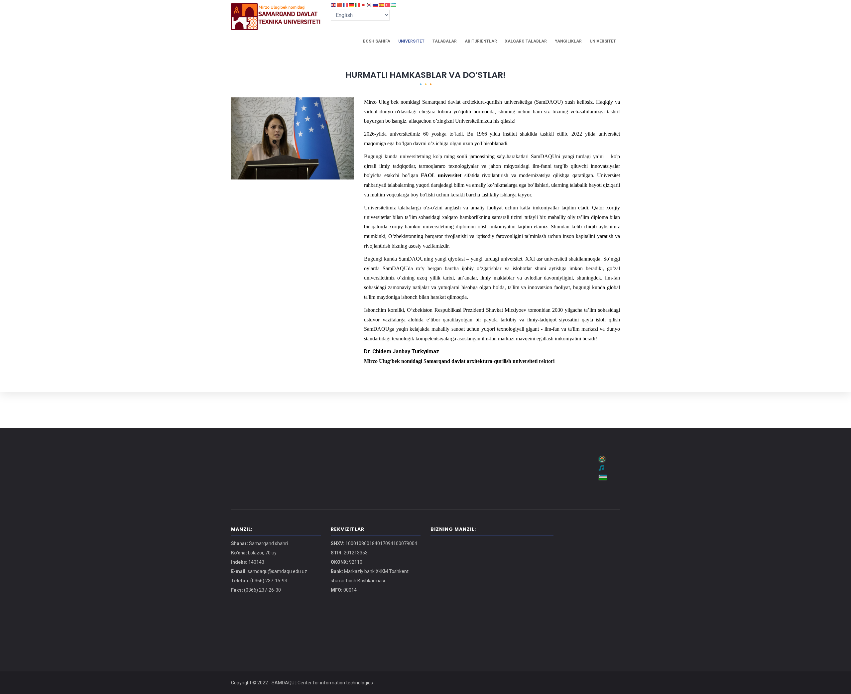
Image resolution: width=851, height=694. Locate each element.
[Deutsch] (352, 4)
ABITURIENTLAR (481, 41)
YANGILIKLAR (568, 41)
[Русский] (376, 4)
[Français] (346, 4)
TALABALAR (444, 41)
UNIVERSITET (411, 41)
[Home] (276, 10)
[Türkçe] (388, 4)
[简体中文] (340, 4)
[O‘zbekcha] (394, 4)
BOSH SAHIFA (376, 41)
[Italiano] (358, 4)
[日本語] (364, 4)
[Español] (382, 4)
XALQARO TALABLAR (526, 41)
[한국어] (370, 4)
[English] (334, 4)
